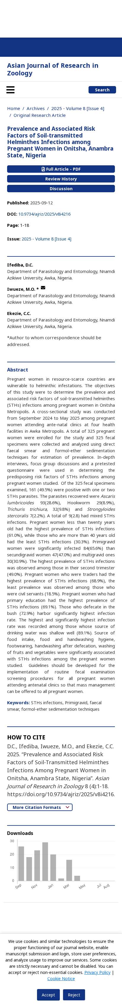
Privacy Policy (97, 972)
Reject (74, 995)
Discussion (61, 188)
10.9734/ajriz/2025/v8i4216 (44, 214)
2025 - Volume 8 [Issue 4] (77, 108)
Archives (36, 108)
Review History (61, 179)
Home (13, 108)
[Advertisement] (61, 17)
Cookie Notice (61, 978)
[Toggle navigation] (10, 89)
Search (102, 90)
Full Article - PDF (63, 169)
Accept (48, 995)
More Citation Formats (37, 807)
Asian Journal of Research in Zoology (53, 69)
